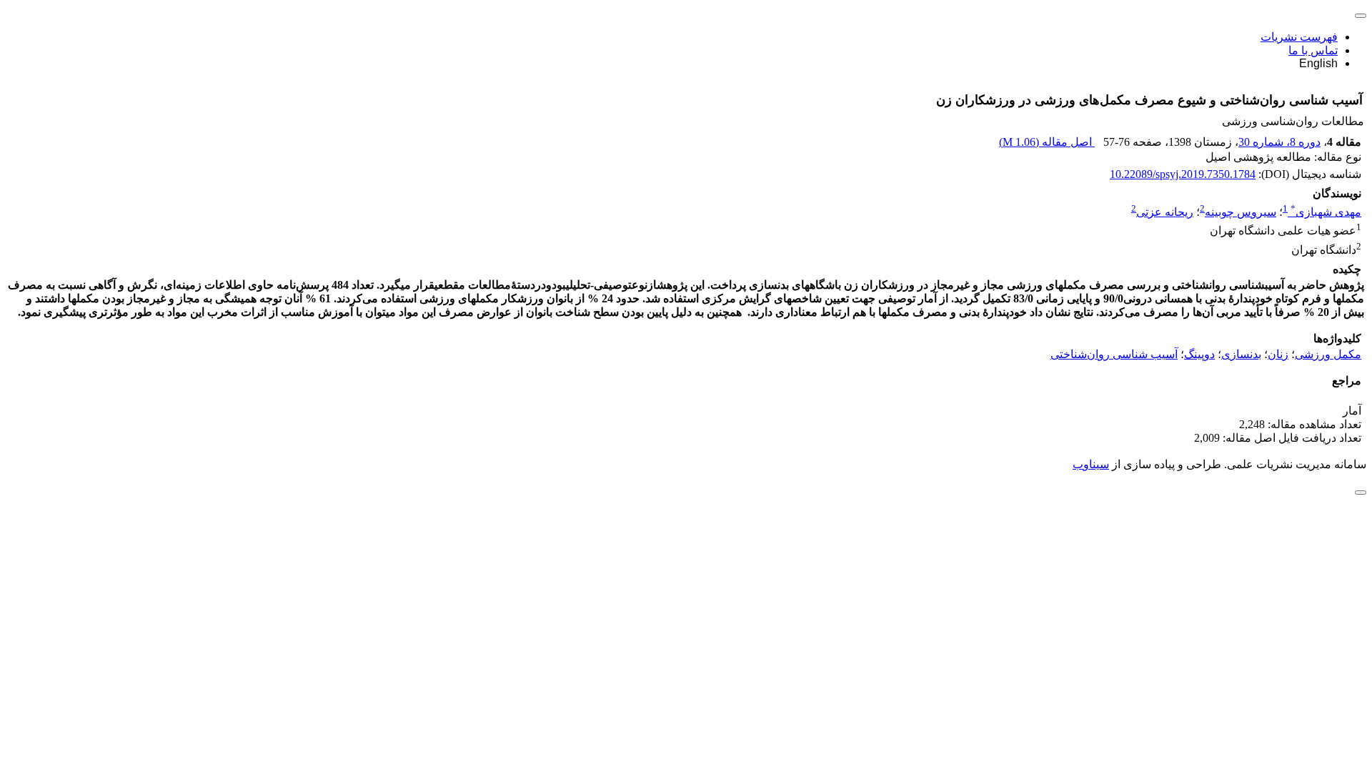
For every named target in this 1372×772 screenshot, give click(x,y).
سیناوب (1091, 464)
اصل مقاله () (1047, 142)
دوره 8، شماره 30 (1279, 142)
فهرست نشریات (1299, 37)
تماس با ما (1313, 50)
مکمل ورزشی (1328, 354)
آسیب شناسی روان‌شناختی (1114, 354)
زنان (1278, 354)
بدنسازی (1241, 354)
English (1318, 63)
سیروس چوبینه (1240, 212)
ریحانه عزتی (1164, 212)
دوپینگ (1199, 354)
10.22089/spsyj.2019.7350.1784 (1183, 174)
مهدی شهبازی (1326, 212)
